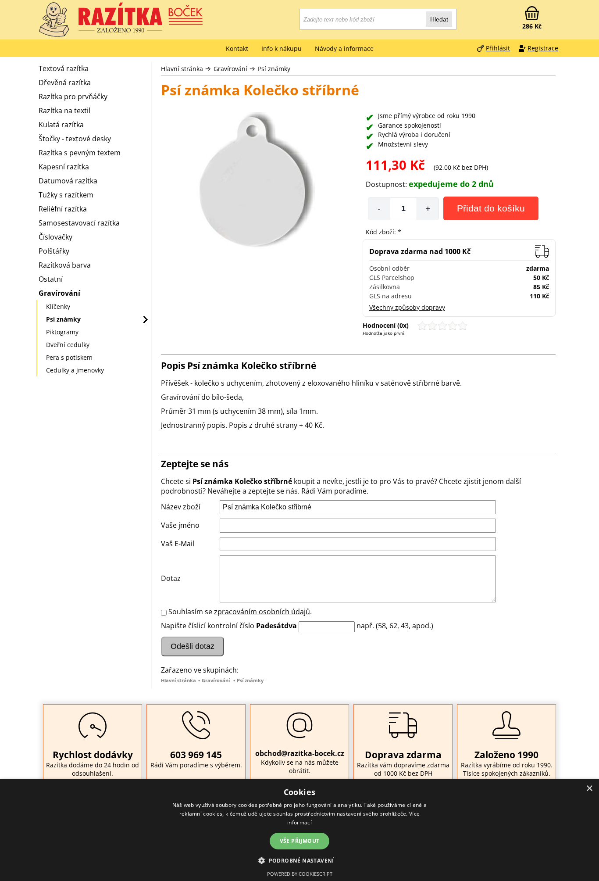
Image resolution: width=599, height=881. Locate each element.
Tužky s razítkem (66, 195)
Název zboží (180, 507)
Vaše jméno (180, 525)
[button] (299, 860)
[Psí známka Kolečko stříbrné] (257, 181)
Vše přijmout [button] (300, 841)
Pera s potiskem (69, 357)
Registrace (543, 48)
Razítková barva (65, 265)
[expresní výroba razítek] (141, 17)
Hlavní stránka (182, 68)
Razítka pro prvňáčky (73, 96)
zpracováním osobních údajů (262, 611)
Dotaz (171, 578)
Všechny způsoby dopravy (407, 307)
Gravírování (230, 68)
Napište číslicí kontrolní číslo (207, 625)
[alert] (299, 830)
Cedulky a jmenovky (75, 370)
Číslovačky (55, 237)
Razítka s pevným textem (80, 153)
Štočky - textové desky (75, 138)
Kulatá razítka (61, 124)
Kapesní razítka (64, 167)
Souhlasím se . (240, 611)
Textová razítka (64, 68)
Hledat (439, 19)
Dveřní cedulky (67, 344)
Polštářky (54, 251)
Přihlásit (498, 48)
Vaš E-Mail (177, 543)
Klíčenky (58, 306)
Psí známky (274, 68)
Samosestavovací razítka (79, 223)
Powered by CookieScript (299, 873)
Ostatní (51, 279)
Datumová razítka (68, 181)
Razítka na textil (64, 110)
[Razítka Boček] (53, 19)
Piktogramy (62, 332)
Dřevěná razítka (65, 82)
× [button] (589, 788)
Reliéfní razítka (63, 209)
